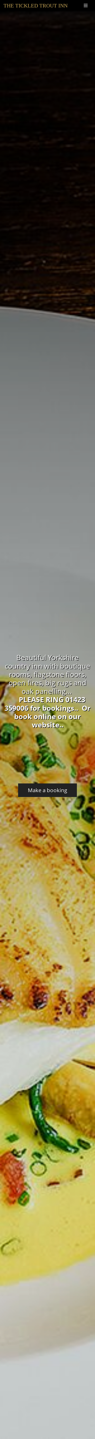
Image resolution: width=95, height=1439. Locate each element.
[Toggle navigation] (86, 5)
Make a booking (47, 790)
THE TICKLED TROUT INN (36, 6)
